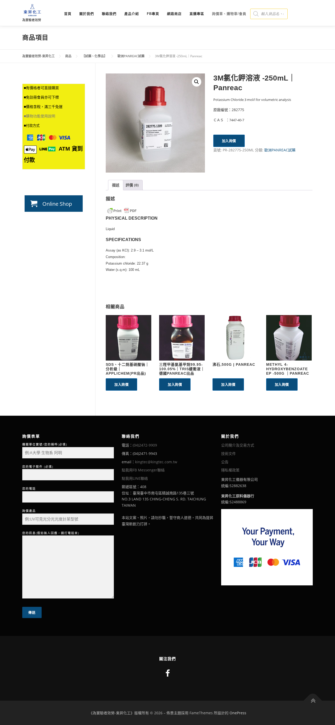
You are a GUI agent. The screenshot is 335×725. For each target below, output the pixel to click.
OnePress (238, 712)
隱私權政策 (230, 469)
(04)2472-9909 (145, 445)
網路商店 (174, 14)
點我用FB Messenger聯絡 (143, 469)
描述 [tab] (115, 184)
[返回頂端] (313, 700)
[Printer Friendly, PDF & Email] (122, 211)
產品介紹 (131, 14)
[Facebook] (167, 673)
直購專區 (196, 14)
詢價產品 (29, 511)
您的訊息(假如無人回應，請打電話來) (50, 533)
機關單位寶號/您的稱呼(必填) (44, 444)
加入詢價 (229, 140)
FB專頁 (153, 14)
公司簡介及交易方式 (237, 445)
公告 (224, 461)
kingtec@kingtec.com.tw (156, 461)
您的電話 (29, 488)
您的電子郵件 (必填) (37, 467)
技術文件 (228, 453)
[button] (196, 82)
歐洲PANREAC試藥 (279, 149)
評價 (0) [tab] (132, 184)
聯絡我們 (109, 14)
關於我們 (86, 14)
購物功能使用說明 (40, 116)
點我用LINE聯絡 (135, 478)
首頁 (67, 14)
